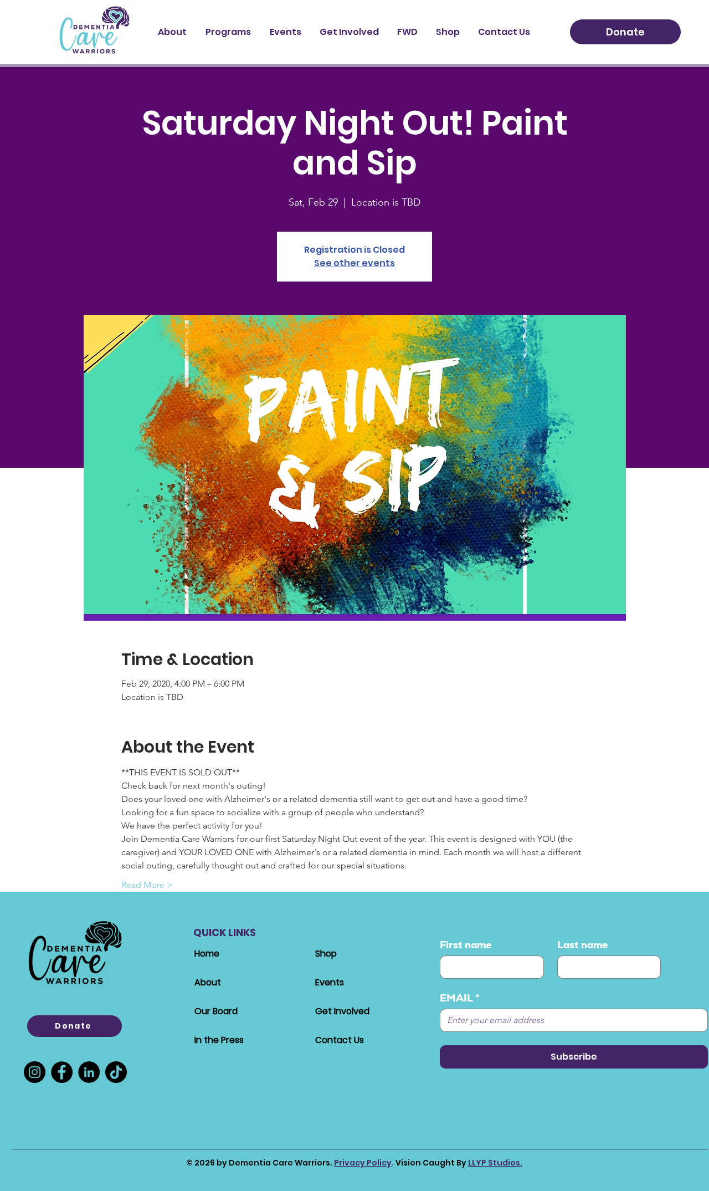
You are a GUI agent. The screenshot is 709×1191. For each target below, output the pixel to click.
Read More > (147, 885)
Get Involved (342, 1011)
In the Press (219, 1040)
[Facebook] (62, 1072)
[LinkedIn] (89, 1072)
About (207, 982)
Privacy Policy (363, 1162)
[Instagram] (34, 1072)
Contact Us (339, 1040)
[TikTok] (116, 1072)
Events (329, 982)
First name (466, 945)
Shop (326, 953)
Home (206, 953)
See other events (354, 263)
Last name (582, 945)
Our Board (216, 1011)
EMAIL (460, 998)
